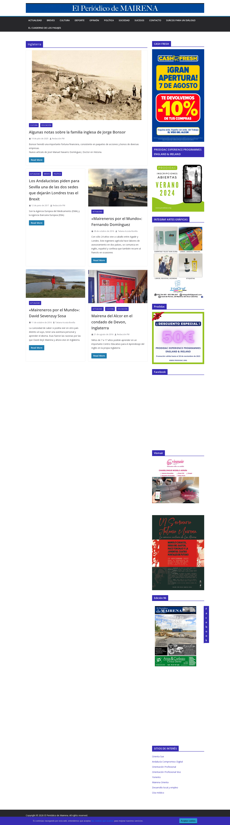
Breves (51, 20)
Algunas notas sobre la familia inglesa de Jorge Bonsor (77, 132)
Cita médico (158, 792)
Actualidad (35, 20)
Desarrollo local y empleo (165, 787)
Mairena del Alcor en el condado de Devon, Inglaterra (111, 321)
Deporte (79, 20)
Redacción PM (58, 138)
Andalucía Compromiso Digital (167, 761)
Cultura (65, 20)
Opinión (94, 20)
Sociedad (124, 20)
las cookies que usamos (103, 821)
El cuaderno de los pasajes (44, 27)
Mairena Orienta (160, 782)
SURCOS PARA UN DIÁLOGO (180, 20)
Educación (46, 125)
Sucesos (139, 20)
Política (109, 20)
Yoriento (156, 777)
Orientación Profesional (164, 766)
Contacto (155, 20)
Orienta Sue (158, 756)
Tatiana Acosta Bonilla (128, 231)
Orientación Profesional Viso (166, 771)
